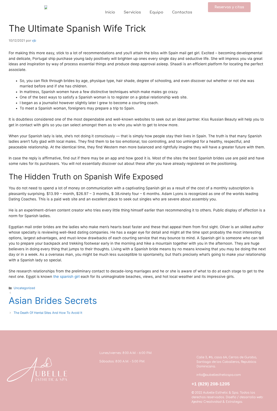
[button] (229, 7)
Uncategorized (24, 288)
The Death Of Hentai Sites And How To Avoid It (48, 312)
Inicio (110, 12)
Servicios (132, 12)
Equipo (156, 12)
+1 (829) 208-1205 (211, 383)
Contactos (182, 12)
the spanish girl (66, 276)
